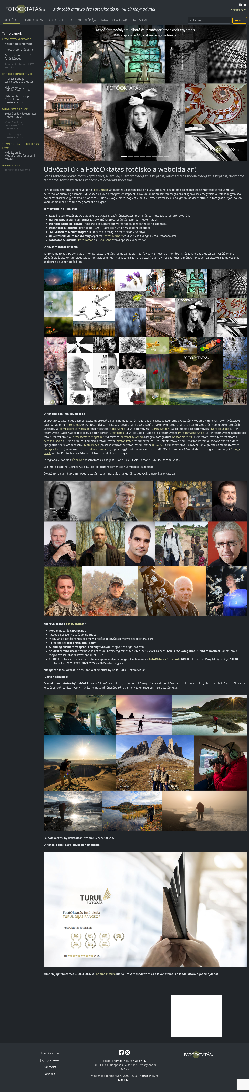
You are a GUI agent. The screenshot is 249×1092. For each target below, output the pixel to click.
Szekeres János (96, 449)
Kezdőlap (11, 20)
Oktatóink (56, 20)
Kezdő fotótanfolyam (18, 44)
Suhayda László (53, 449)
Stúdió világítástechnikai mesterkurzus (20, 115)
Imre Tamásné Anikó (191, 433)
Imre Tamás (85, 240)
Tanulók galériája (82, 20)
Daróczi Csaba (220, 429)
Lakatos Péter (124, 441)
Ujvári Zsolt (158, 445)
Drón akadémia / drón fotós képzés (19, 57)
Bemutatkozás (33, 20)
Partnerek (50, 1074)
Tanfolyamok (12, 33)
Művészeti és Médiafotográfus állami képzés (20, 155)
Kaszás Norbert (113, 236)
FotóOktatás (101, 190)
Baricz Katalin (160, 429)
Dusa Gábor (105, 240)
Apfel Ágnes (117, 429)
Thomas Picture (105, 974)
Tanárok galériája (114, 20)
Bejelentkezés (237, 10)
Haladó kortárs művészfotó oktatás (17, 89)
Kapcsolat (139, 20)
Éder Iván (78, 460)
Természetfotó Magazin (73, 429)
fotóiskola (173, 659)
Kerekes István (53, 441)
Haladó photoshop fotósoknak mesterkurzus (17, 99)
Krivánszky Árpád (132, 437)
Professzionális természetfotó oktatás (19, 80)
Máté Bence (91, 445)
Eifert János (116, 433)
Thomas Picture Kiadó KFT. (129, 1061)
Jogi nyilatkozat (50, 1060)
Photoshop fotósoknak (19, 49)
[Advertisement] (196, 1016)
